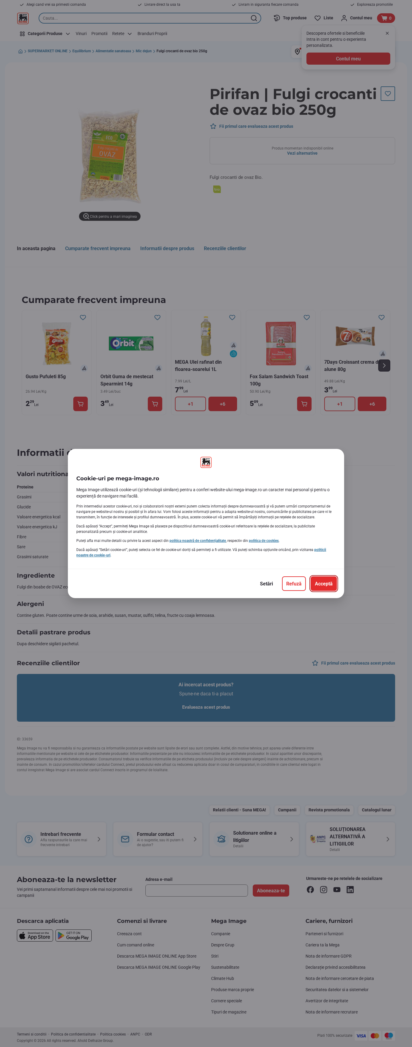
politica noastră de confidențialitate (198, 541)
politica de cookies (264, 541)
